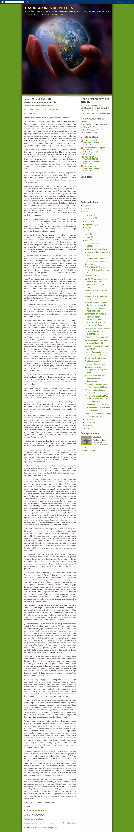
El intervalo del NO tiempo (95, 358)
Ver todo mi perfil (88, 450)
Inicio (52, 823)
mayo (87, 237)
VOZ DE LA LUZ (89, 166)
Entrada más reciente (32, 823)
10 (84, 429)
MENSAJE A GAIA (92, 276)
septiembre (90, 225)
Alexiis (98, 437)
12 (84, 209)
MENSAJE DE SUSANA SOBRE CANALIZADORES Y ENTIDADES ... (97, 331)
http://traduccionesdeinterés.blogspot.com (41, 109)
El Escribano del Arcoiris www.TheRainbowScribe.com (97, 270)
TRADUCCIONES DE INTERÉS (48, 8)
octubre (88, 221)
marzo (88, 419)
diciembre (89, 215)
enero (88, 426)
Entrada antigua (69, 823)
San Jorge (89, 264)
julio (87, 231)
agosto (88, 228)
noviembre (90, 218)
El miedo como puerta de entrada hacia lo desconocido (95, 378)
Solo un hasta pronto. (91, 143)
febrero (88, 423)
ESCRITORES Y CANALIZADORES (90, 158)
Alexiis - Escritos (90, 140)
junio (87, 234)
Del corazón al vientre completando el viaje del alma (96, 370)
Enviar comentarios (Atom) (46, 828)
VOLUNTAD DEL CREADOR (96, 249)
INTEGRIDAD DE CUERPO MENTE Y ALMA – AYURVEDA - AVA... (95, 317)
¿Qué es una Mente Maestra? (96, 337)
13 (84, 206)
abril (87, 240)
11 (84, 212)
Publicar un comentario (33, 819)
